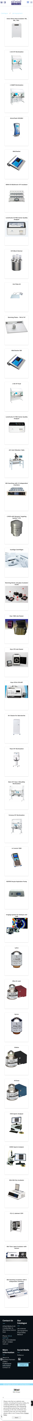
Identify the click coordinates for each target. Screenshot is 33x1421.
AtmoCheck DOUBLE (16, 118)
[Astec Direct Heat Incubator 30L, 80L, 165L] (16, 38)
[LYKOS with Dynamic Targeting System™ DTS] (16, 536)
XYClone (16, 1080)
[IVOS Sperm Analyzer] (16, 1133)
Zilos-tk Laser (16, 981)
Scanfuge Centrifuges (16, 549)
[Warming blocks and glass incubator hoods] (16, 602)
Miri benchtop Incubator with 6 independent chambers (16, 1280)
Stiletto (16, 1047)
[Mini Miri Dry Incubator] (16, 1200)
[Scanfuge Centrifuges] (16, 567)
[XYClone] (17, 1100)
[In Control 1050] (16, 868)
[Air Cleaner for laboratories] (16, 735)
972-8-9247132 (7, 1337)
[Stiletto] (16, 1067)
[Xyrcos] (16, 1034)
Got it (16, 1417)
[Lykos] (16, 967)
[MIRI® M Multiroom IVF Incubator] (16, 204)
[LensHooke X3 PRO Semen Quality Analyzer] (16, 236)
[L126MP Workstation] (16, 104)
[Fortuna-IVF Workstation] (16, 835)
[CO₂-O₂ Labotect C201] (16, 1233)
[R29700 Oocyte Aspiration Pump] (16, 901)
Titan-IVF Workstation (17, 749)
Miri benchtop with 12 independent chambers (16, 484)
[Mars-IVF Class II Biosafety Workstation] (16, 801)
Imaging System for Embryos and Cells (16, 915)
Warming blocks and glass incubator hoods (16, 583)
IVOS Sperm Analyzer (16, 1114)
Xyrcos (16, 1014)
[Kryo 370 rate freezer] (16, 667)
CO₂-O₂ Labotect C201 (16, 1213)
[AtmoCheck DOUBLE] (16, 138)
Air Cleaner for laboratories (16, 715)
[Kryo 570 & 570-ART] (16, 697)
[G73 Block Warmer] (17, 270)
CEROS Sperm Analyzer (16, 1147)
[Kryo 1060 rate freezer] (16, 634)
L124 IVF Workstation (16, 52)
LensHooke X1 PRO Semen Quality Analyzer (16, 417)
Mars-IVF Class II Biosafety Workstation (16, 782)
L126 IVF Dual (16, 384)
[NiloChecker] (16, 171)
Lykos (17, 948)
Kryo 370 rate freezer (16, 649)
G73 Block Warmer (16, 251)
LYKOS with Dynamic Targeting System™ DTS (16, 517)
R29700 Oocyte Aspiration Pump (16, 881)
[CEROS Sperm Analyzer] (16, 1167)
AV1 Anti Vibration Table (16, 450)
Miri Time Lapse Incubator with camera (16, 1247)
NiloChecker (16, 151)
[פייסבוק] (5, 2)
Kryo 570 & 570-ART (16, 682)
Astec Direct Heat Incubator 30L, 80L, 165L (16, 19)
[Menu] (31, 2)
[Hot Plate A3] (16, 304)
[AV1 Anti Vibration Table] (16, 470)
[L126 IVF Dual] (16, 403)
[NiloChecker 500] (16, 370)
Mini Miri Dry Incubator (16, 1180)
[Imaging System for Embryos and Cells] (17, 934)
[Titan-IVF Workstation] (16, 767)
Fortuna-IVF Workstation (17, 815)
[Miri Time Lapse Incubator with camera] (16, 1261)
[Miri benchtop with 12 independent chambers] (16, 496)
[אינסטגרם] (2, 2)
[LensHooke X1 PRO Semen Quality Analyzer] (16, 435)
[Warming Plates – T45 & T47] (16, 334)
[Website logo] (27, 1)
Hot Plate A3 (17, 284)
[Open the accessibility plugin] (31, 1403)
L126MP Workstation (16, 85)
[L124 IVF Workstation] (16, 71)
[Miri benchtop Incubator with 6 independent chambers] (16, 1299)
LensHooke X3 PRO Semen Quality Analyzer (16, 218)
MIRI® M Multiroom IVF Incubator (16, 184)
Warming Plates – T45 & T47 (16, 317)
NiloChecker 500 (16, 350)
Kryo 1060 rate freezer (17, 616)
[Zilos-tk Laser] (16, 999)
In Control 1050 (16, 848)
